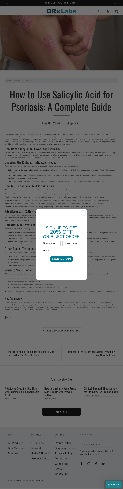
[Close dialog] (84, 213)
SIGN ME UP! (61, 259)
